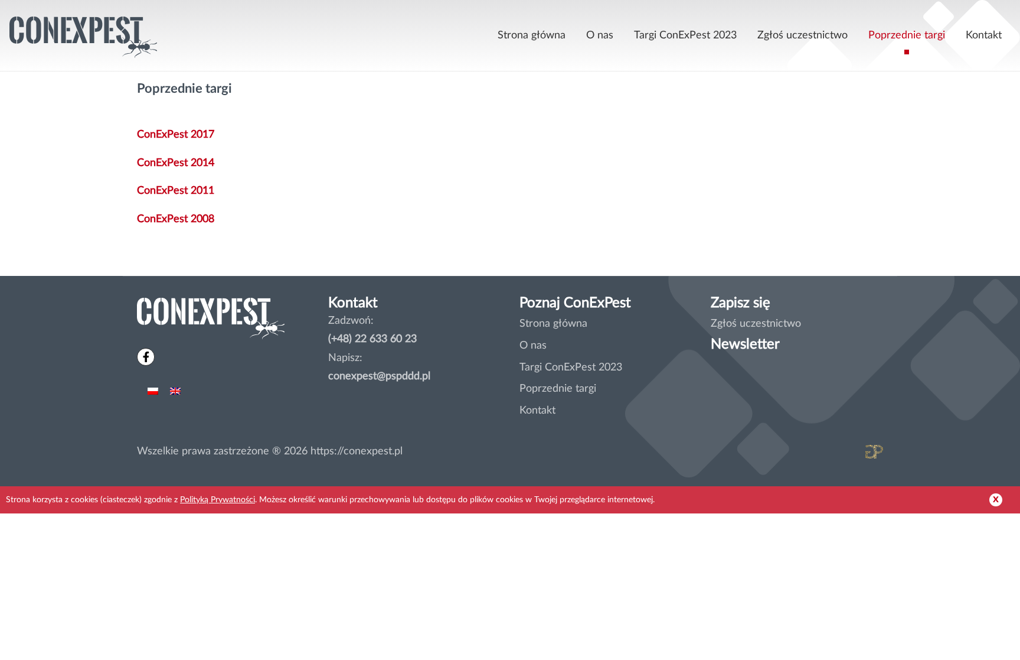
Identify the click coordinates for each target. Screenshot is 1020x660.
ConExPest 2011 (175, 191)
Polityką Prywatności (217, 499)
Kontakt (984, 35)
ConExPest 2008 (175, 219)
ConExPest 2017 (175, 134)
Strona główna (531, 35)
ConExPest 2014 (175, 163)
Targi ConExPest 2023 (685, 35)
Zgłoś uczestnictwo (802, 35)
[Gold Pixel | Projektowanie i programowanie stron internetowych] (828, 455)
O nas (599, 35)
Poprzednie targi (906, 35)
